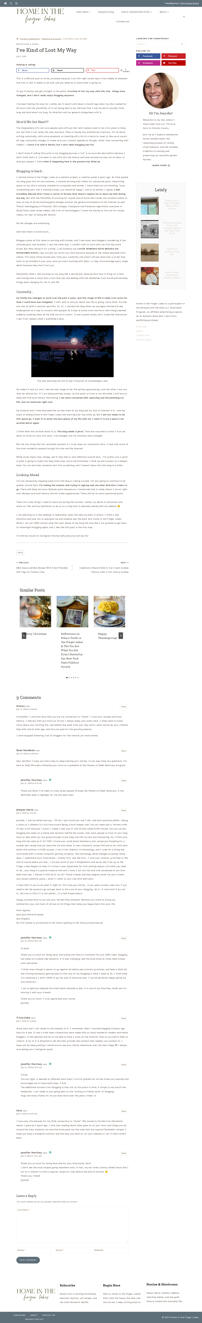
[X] (11, 3)
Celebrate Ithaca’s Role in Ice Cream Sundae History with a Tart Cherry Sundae (104, 567)
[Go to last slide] (24, 635)
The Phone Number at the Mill (172, 251)
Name (21, 1250)
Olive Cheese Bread (189, 3)
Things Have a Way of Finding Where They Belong (172, 204)
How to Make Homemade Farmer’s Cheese (172, 275)
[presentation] (35, 611)
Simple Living (106, 11)
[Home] (17, 39)
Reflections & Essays (27, 44)
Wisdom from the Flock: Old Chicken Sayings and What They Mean (172, 228)
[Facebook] (5, 3)
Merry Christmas (35, 633)
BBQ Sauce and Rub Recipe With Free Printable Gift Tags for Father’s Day (42, 567)
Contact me (122, 21)
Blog (20, 552)
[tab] (67, 677)
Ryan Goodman (25, 750)
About (139, 331)
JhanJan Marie (24, 809)
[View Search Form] (184, 16)
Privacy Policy (143, 339)
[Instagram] (16, 3)
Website (98, 1250)
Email (60, 1250)
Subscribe (141, 326)
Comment (23, 1210)
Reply (124, 706)
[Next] (121, 635)
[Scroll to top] (195, 1312)
